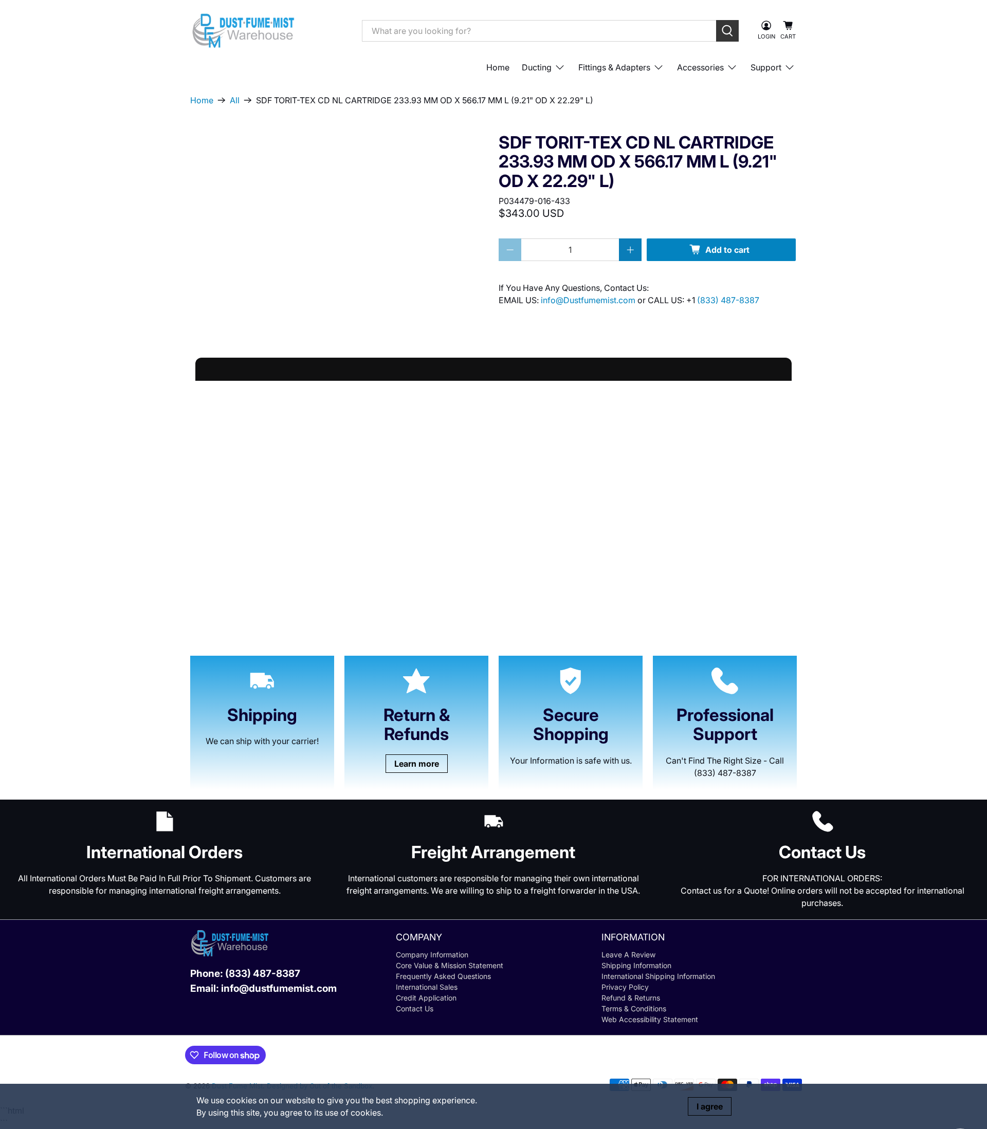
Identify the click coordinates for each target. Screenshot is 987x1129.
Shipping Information (636, 965)
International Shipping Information (658, 976)
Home (497, 67)
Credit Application (426, 997)
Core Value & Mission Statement (449, 965)
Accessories (700, 67)
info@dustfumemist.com (279, 988)
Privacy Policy (625, 987)
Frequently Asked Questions (443, 976)
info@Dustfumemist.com (589, 300)
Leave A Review (628, 954)
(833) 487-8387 (728, 300)
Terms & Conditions (633, 1008)
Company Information (432, 954)
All (235, 100)
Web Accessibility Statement (649, 1019)
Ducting (537, 67)
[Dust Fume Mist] (268, 30)
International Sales (427, 987)
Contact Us (414, 1008)
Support (766, 67)
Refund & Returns (630, 997)
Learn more (416, 763)
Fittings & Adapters (614, 67)
